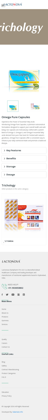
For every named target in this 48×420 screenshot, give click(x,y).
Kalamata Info (18, 412)
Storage (11, 166)
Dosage (10, 174)
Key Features (13, 150)
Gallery (4, 366)
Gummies (5, 320)
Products (5, 317)
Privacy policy (6, 396)
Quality (4, 339)
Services (5, 324)
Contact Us (6, 347)
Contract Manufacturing (10, 369)
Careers (4, 343)
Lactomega (8, 241)
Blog (3, 362)
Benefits (11, 158)
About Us (5, 313)
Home (4, 309)
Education (5, 392)
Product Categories (9, 373)
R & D (4, 377)
